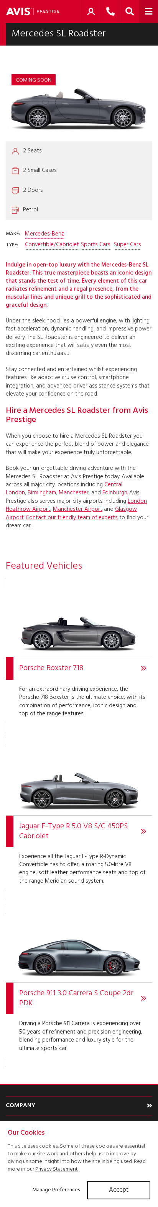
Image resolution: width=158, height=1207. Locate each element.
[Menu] (148, 11)
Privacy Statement (56, 1169)
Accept (118, 1190)
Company (20, 1106)
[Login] (91, 11)
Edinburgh (114, 492)
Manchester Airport (77, 509)
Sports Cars (95, 244)
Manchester (74, 492)
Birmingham (42, 492)
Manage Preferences (56, 1190)
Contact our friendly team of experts (72, 517)
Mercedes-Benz (44, 234)
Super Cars (127, 244)
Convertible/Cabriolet (52, 244)
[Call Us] (110, 11)
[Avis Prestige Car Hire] (32, 11)
